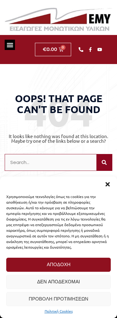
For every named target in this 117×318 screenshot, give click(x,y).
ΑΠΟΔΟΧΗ (59, 264)
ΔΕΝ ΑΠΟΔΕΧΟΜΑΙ (58, 282)
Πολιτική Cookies (59, 311)
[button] (108, 184)
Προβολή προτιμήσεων (58, 299)
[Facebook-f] (90, 49)
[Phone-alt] (81, 49)
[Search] (104, 162)
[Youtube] (100, 49)
